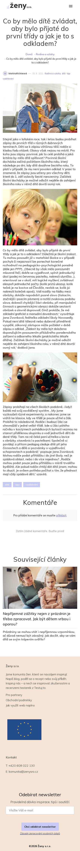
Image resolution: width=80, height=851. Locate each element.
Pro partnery (14, 695)
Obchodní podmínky (19, 700)
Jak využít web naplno (20, 705)
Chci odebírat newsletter (40, 826)
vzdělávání (8, 78)
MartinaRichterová (18, 73)
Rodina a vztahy (45, 54)
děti (64, 73)
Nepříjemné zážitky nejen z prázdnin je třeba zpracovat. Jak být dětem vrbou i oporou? (36, 618)
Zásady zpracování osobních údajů (40, 833)
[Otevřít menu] (70, 6)
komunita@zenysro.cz (23, 771)
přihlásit (61, 515)
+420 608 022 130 (22, 765)
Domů (29, 54)
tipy (68, 73)
